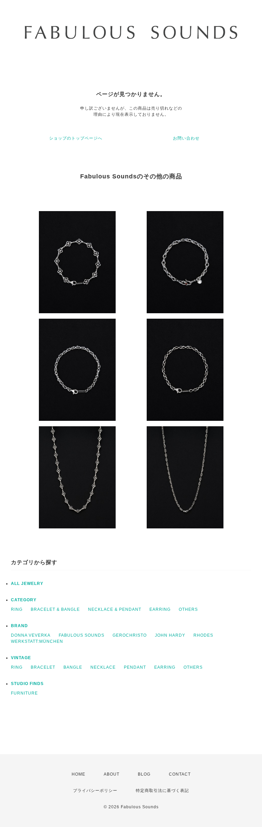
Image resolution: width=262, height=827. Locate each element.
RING (17, 609)
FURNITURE (24, 693)
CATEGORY (24, 600)
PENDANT (135, 667)
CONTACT (180, 774)
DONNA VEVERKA (30, 635)
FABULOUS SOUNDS (81, 635)
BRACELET (43, 667)
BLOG (144, 774)
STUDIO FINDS (27, 683)
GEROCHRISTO (130, 635)
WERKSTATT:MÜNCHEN (37, 641)
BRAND (19, 625)
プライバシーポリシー (95, 790)
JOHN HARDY (170, 635)
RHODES (203, 635)
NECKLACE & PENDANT (114, 609)
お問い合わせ (186, 138)
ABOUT (111, 774)
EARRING (160, 609)
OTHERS (188, 609)
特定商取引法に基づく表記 (162, 790)
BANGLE (72, 667)
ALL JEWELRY (27, 583)
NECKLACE (103, 667)
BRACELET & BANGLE (55, 609)
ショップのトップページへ (75, 138)
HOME (78, 774)
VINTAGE (21, 657)
